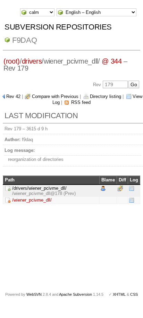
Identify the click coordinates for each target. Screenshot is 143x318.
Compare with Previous (55, 96)
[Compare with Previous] (120, 187)
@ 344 (111, 61)
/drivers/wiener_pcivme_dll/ (39, 188)
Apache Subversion (75, 294)
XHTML (119, 294)
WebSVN (34, 294)
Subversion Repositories (58, 27)
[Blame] (103, 187)
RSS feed (81, 102)
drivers (32, 61)
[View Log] (131, 187)
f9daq (24, 40)
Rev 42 (13, 96)
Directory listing (105, 96)
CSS (134, 294)
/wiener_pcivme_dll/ (32, 200)
